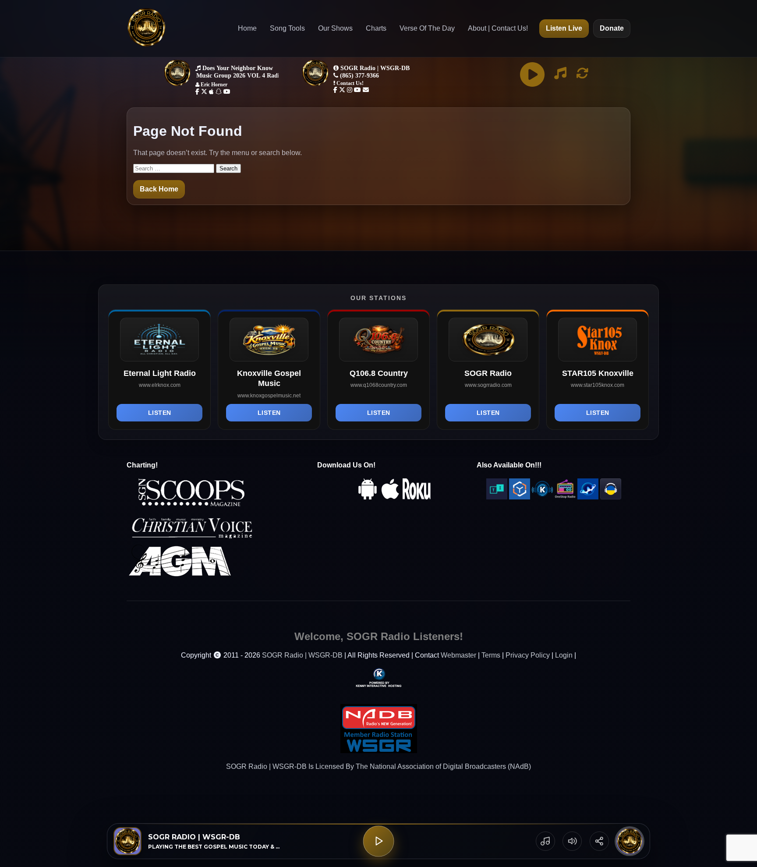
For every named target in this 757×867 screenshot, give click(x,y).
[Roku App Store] (417, 497)
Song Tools (287, 28)
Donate (612, 28)
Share (599, 841)
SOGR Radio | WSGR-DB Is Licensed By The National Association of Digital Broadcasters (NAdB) (378, 766)
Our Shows (335, 28)
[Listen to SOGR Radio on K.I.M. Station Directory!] (542, 497)
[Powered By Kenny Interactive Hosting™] (378, 677)
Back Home (159, 189)
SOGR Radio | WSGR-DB (302, 655)
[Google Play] (367, 497)
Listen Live (564, 28)
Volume (572, 841)
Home (247, 28)
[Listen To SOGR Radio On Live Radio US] (610, 497)
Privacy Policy (528, 655)
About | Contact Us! (498, 28)
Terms (490, 655)
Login (564, 655)
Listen (159, 412)
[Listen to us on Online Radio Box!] (519, 497)
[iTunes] (390, 497)
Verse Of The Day (427, 28)
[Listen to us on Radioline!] (587, 497)
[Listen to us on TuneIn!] (496, 497)
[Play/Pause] (378, 841)
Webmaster (458, 655)
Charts (376, 28)
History (545, 841)
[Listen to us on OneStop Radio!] (565, 497)
